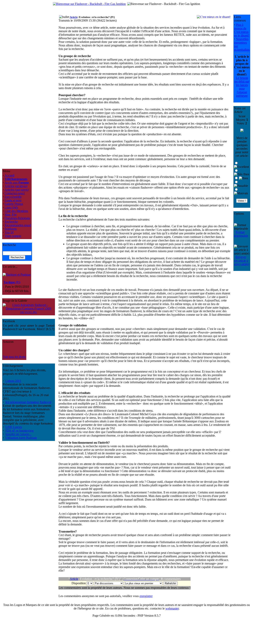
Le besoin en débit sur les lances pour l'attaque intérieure (242, 86)
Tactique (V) (11, 282)
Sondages (11, 228)
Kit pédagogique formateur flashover (28, 402)
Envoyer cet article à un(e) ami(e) (241, 260)
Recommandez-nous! (18, 225)
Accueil (9, 175)
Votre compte (13, 236)
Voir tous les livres (14, 356)
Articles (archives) (16, 186)
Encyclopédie (13, 196)
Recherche (11, 221)
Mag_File (11, 214)
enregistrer (146, 596)
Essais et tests (13, 200)
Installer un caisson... (18, 434)
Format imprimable (241, 233)
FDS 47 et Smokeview (19, 430)
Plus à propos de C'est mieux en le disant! (241, 30)
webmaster (172, 608)
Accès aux (17, 182)
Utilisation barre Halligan (21, 437)
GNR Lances (13, 427)
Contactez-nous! (15, 193)
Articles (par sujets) (17, 189)
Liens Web (11, 207)
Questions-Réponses (17, 218)
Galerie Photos (14, 204)
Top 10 (9, 232)
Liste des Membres (16, 211)
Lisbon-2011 (13, 380)
